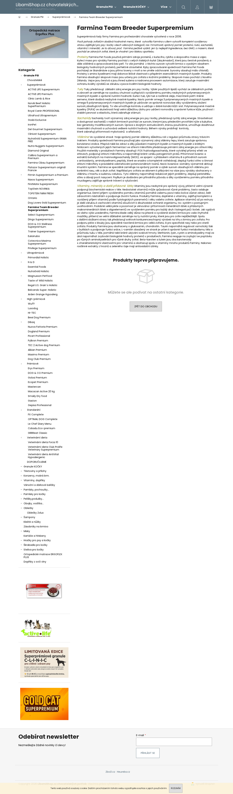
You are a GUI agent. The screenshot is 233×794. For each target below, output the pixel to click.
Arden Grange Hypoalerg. (43, 294)
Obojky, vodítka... (34, 503)
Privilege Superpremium (42, 248)
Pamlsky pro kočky (35, 494)
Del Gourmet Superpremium (45, 129)
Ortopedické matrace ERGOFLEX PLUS (43, 556)
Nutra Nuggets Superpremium (46, 146)
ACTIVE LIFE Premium (40, 94)
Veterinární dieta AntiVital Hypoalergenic (43, 456)
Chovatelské (34, 80)
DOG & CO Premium (40, 373)
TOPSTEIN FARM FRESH (40, 193)
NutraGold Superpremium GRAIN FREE (47, 140)
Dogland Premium (39, 331)
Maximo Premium (38, 354)
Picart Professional (39, 336)
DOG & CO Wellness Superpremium (40, 225)
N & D (31, 262)
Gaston (32, 400)
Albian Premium (37, 350)
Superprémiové (36, 85)
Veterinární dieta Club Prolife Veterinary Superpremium (45, 448)
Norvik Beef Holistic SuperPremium (39, 105)
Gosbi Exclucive (37, 120)
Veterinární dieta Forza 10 (43, 442)
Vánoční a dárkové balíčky (39, 485)
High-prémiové (36, 299)
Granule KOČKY (33, 466)
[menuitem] (106, 7)
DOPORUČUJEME (36, 462)
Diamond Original (38, 150)
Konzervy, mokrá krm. (36, 475)
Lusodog (33, 308)
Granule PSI (31, 75)
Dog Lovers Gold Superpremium (47, 202)
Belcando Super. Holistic (42, 290)
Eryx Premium (36, 368)
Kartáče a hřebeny (35, 536)
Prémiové (32, 363)
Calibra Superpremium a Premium (42, 157)
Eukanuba (34, 236)
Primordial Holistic (38, 257)
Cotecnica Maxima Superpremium (39, 242)
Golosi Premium (37, 377)
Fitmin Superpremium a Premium (48, 175)
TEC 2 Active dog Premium (44, 345)
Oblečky (28, 508)
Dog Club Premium (39, 359)
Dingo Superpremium (41, 219)
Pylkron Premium (38, 340)
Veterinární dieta (37, 437)
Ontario (32, 198)
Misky (27, 531)
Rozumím (176, 788)
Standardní (33, 410)
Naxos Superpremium (41, 179)
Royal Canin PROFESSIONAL (44, 111)
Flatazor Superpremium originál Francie (47, 169)
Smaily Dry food (37, 396)
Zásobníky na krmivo (36, 526)
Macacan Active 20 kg (41, 391)
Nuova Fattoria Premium (42, 326)
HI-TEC (32, 313)
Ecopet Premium (38, 382)
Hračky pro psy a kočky (37, 540)
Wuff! (31, 303)
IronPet (32, 124)
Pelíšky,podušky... (34, 498)
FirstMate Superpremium (43, 184)
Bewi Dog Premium (39, 317)
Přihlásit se (148, 753)
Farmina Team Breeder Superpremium (43, 208)
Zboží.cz (110, 771)
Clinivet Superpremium (42, 134)
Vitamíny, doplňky (34, 480)
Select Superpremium (41, 214)
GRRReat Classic (37, 433)
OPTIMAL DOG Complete (42, 419)
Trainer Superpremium (41, 231)
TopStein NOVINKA (38, 188)
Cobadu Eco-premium (41, 428)
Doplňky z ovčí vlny (35, 561)
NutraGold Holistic (38, 271)
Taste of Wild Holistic (40, 280)
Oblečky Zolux (35, 512)
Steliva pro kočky (34, 549)
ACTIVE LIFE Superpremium (44, 89)
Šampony (29, 517)
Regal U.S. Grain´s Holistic (42, 285)
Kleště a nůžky (32, 522)
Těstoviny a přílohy (35, 471)
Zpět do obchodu (145, 306)
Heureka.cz (123, 771)
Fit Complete (36, 414)
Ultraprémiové (35, 253)
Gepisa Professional (39, 405)
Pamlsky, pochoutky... (36, 489)
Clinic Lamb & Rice (39, 98)
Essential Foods (37, 267)
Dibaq (31, 322)
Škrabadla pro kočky (35, 545)
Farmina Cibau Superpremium (46, 162)
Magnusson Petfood (40, 276)
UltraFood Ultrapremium (42, 115)
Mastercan (34, 386)
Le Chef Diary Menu (39, 424)
